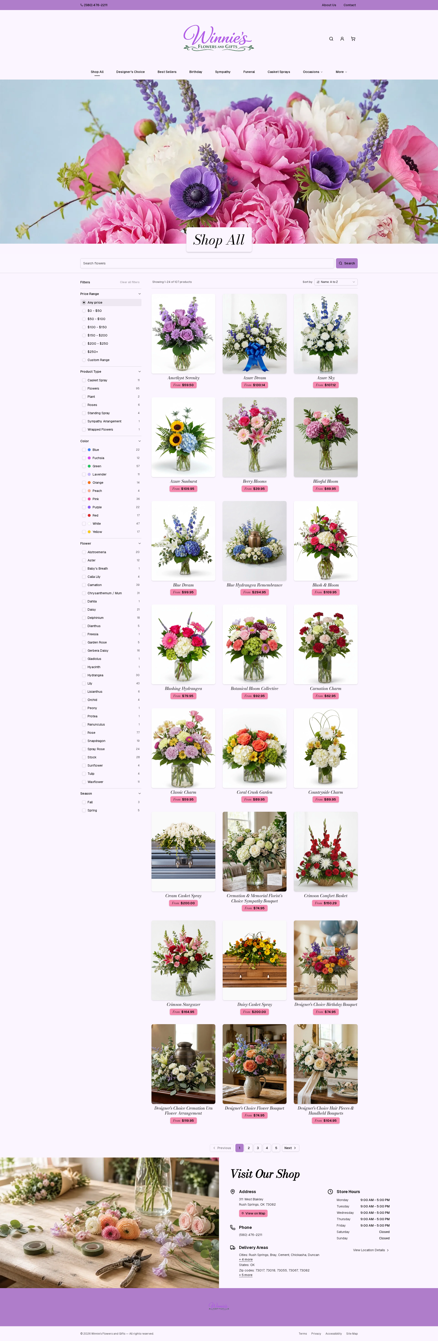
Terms (303, 1334)
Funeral (249, 72)
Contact (350, 5)
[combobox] (336, 282)
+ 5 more (246, 1275)
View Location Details (369, 1250)
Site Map (352, 1334)
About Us (329, 5)
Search (349, 263)
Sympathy (223, 72)
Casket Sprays (279, 72)
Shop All (97, 72)
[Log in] (342, 38)
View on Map (255, 1213)
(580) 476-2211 (95, 5)
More (340, 72)
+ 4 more (246, 1259)
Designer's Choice (130, 72)
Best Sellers (167, 72)
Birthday (195, 72)
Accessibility (334, 1334)
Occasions (311, 72)
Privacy (316, 1334)
